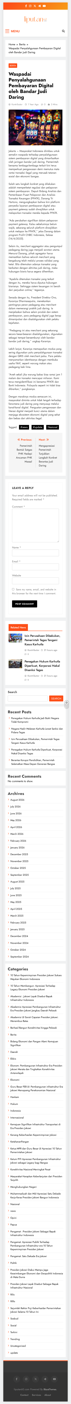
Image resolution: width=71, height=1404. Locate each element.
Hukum (14, 1104)
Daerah (14, 1052)
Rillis (12, 1301)
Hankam (14, 1097)
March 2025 (16, 916)
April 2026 (16, 827)
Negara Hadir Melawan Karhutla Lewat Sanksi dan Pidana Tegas (37, 730)
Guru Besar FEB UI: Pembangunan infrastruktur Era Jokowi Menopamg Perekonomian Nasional (36, 1088)
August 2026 (17, 800)
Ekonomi (14, 1080)
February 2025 (18, 922)
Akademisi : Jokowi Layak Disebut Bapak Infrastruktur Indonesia (31, 998)
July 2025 (15, 888)
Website (16, 575)
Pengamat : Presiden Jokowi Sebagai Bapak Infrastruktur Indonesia (33, 1233)
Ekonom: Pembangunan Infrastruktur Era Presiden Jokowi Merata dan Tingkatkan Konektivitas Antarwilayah (36, 1069)
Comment (18, 507)
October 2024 (18, 950)
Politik (13, 1263)
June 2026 (16, 813)
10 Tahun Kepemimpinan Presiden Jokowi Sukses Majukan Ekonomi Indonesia (36, 977)
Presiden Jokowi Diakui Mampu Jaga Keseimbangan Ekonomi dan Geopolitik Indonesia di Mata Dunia (36, 1273)
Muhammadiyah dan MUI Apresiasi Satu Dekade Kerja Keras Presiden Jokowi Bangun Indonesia (35, 1195)
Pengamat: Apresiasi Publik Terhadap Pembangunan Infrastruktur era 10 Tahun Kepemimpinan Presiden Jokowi (31, 1245)
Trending (15, 1339)
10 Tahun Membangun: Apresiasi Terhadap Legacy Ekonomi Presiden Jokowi (32, 987)
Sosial (13, 1325)
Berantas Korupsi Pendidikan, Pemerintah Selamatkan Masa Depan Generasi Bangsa (33, 762)
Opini (13, 1218)
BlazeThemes (50, 1389)
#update (37, 427)
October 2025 (18, 868)
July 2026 (15, 806)
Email (16, 561)
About (47, 1395)
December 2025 (19, 854)
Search (12, 692)
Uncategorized (18, 1346)
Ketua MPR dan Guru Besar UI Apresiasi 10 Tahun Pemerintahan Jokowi (36, 1150)
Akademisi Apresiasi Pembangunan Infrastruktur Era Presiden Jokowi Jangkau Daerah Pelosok (35, 1008)
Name (16, 547)
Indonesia (15, 1111)
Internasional (17, 1117)
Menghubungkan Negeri (23, 1187)
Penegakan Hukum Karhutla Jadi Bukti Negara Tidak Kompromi (35, 720)
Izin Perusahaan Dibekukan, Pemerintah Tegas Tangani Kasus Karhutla (42, 640)
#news (24, 427)
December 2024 (19, 936)
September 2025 (19, 875)
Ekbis (13, 1059)
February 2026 (18, 841)
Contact (24, 1395)
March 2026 (16, 834)
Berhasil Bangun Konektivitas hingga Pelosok (33, 1028)
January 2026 (17, 847)
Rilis (12, 1294)
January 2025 (17, 929)
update (14, 1353)
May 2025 (15, 902)
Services (36, 1395)
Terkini (13, 1332)
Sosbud (14, 1318)
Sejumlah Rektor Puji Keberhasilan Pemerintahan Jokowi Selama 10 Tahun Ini (35, 1310)
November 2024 (19, 943)
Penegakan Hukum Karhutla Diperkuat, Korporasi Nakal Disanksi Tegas (42, 665)
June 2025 (15, 895)
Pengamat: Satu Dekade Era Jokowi (28, 1256)
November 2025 (19, 861)
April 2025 (16, 909)
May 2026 (15, 820)
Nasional (52, 427)
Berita (13, 65)
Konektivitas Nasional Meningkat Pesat (30, 1169)
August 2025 (17, 881)
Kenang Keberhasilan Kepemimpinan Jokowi (33, 1135)
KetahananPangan (19, 1141)
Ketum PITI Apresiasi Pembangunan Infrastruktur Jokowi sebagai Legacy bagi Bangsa (35, 1161)
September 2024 (19, 956)
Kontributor (17, 104)
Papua (13, 1224)
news (13, 1211)
